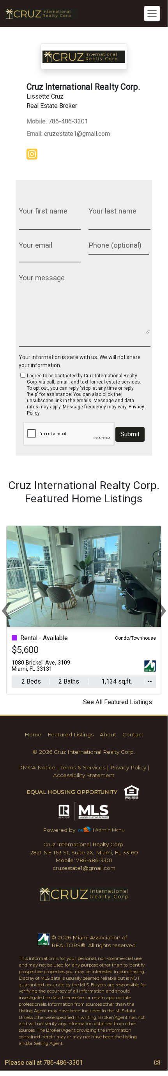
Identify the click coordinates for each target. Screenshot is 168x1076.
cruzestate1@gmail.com (68, 133)
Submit (130, 434)
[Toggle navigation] (152, 13)
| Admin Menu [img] (109, 830)
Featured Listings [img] (71, 734)
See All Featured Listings (117, 702)
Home (33, 734)
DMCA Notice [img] (36, 767)
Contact (132, 734)
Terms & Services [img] (82, 767)
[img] (34, 155)
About (108, 734)
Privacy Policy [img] (128, 767)
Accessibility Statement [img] (84, 775)
